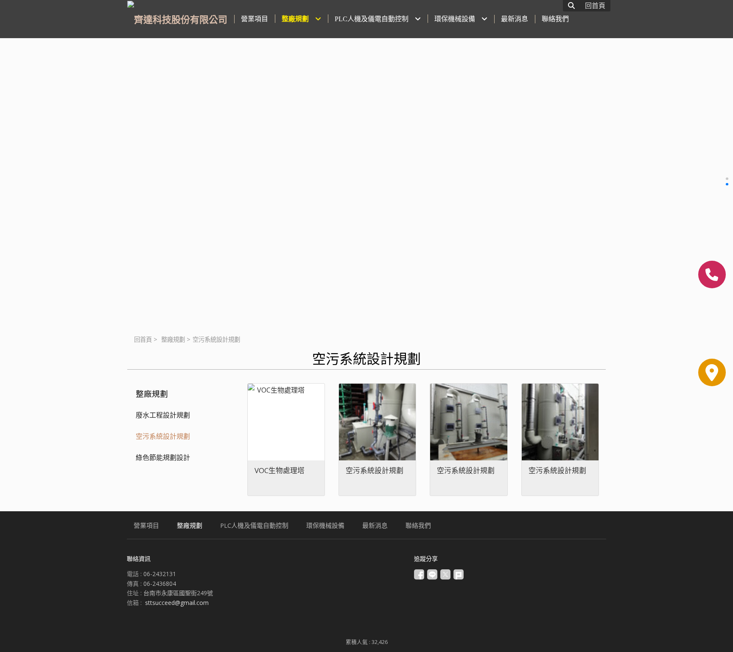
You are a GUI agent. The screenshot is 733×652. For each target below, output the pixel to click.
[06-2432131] (712, 274)
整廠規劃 (173, 339)
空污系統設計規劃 (163, 436)
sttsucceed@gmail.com (177, 603)
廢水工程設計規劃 (163, 415)
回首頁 (143, 339)
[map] (712, 372)
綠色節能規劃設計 (163, 457)
